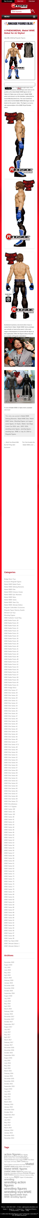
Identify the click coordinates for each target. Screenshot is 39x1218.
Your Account (8, 1)
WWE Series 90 (9, 918)
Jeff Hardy (13, 1161)
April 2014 (7, 1125)
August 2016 (8, 1058)
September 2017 (9, 1024)
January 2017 (8, 1045)
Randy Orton (27, 1171)
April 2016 (7, 1068)
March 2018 (8, 1009)
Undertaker (29, 1177)
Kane (27, 1161)
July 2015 (7, 1091)
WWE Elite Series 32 (10, 703)
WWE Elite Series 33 (10, 706)
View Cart (20, 1)
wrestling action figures (12, 429)
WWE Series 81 (9, 897)
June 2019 (7, 970)
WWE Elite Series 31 (10, 700)
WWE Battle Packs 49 (11, 659)
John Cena (21, 1161)
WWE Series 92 (9, 923)
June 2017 (7, 1032)
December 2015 (9, 1078)
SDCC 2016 (24, 426)
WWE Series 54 (9, 845)
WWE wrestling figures (15, 1197)
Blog (27, 1210)
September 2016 (9, 1055)
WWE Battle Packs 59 (11, 680)
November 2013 (9, 1138)
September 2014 (9, 1115)
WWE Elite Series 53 (10, 760)
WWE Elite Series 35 (10, 711)
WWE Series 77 (9, 886)
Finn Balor (31, 1159)
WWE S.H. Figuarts (10, 806)
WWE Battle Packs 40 (11, 646)
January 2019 (8, 983)
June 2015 (7, 1094)
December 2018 (9, 985)
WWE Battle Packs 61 (11, 685)
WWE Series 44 (9, 827)
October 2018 (8, 991)
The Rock (11, 1177)
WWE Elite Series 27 (10, 690)
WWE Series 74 (9, 879)
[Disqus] (19, 477)
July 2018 (7, 998)
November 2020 (9, 962)
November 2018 (9, 988)
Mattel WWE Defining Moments (14, 587)
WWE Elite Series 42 (10, 729)
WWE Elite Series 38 (10, 718)
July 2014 (7, 1120)
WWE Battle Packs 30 (11, 625)
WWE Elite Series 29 (10, 695)
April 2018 (7, 1006)
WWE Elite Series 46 (10, 739)
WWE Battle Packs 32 (11, 631)
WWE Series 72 (9, 874)
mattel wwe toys (12, 1171)
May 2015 (7, 1096)
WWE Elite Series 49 (10, 750)
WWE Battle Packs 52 (11, 664)
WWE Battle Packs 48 (11, 656)
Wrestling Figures (19, 421)
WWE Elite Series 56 (10, 765)
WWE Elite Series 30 (10, 698)
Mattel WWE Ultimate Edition (13, 605)
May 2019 (7, 972)
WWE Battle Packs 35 (11, 638)
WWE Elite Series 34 (10, 708)
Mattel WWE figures (15, 1168)
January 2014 (8, 1133)
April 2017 (7, 1037)
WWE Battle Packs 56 (11, 672)
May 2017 (7, 1034)
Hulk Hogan (7, 1161)
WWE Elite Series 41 (10, 726)
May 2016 (7, 1065)
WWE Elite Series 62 (10, 781)
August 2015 (8, 1089)
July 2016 (7, 1060)
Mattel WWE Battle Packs (12, 584)
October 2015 (8, 1084)
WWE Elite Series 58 (10, 770)
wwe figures (10, 1194)
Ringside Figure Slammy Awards (14, 610)
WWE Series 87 (9, 910)
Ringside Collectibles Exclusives (14, 607)
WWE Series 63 (9, 868)
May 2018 (7, 1003)
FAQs (22, 1210)
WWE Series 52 (9, 840)
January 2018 (8, 1014)
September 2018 (9, 993)
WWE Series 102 (9, 814)
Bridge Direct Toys (10, 579)
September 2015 (9, 1086)
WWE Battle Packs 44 (11, 654)
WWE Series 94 (9, 928)
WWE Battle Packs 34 (11, 636)
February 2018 (8, 1011)
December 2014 (9, 1109)
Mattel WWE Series (10, 600)
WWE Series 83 (9, 902)
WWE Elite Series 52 (10, 757)
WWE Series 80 (9, 894)
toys (16, 1177)
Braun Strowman (16, 1156)
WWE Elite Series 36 (10, 713)
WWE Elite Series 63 (10, 783)
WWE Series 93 (9, 925)
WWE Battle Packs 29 (11, 623)
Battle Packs (7, 1156)
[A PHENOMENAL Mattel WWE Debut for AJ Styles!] (19, 60)
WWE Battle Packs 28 (11, 620)
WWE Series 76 (9, 884)
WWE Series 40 (9, 817)
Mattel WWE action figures (22, 1166)
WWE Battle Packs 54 (11, 669)
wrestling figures (26, 429)
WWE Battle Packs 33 (11, 633)
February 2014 (8, 1130)
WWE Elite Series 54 (10, 762)
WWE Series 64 (9, 871)
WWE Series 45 (9, 830)
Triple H (22, 1177)
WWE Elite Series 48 (10, 747)
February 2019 (8, 980)
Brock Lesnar (8, 1158)
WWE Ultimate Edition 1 (11, 943)
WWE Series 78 (9, 889)
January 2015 (8, 1107)
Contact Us (19, 1209)
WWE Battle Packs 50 (11, 662)
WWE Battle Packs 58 (11, 677)
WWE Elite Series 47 (10, 742)
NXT (22, 1171)
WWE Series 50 (9, 835)
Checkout (32, 1)
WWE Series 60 (9, 861)
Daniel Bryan (24, 1158)
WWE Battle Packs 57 (11, 675)
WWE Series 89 (9, 915)
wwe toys (22, 1194)
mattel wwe (9, 1166)
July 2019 (7, 967)
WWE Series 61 (9, 863)
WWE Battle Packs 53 (11, 667)
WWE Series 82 (9, 899)
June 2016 (7, 1063)
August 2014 (8, 1117)
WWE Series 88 (9, 912)
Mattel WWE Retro (10, 597)
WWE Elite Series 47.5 (11, 744)
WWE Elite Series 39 (10, 721)
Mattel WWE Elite (23, 418)
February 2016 (8, 1073)
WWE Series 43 (9, 824)
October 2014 (8, 1112)
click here (7, 410)
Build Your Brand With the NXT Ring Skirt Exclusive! (11, 445)
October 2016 (8, 1053)
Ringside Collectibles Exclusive (13, 1173)
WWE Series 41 (9, 819)
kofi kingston (16, 1164)
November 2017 (9, 1019)
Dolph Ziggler (19, 1159)
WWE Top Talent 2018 (11, 941)
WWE (17, 431)
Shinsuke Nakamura (25, 1175)
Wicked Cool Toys (10, 613)
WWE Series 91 (9, 920)
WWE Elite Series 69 (10, 799)
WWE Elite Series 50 (10, 752)
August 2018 (8, 996)
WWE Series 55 (9, 848)
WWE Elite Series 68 (10, 796)
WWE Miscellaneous (10, 804)
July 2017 (7, 1029)
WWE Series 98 (9, 936)
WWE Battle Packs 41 (11, 649)
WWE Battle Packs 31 (11, 628)
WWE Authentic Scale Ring (12, 618)
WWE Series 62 (9, 866)
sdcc (18, 426)
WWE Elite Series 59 (10, 773)
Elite (25, 1159)
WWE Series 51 (9, 837)
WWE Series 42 (9, 822)
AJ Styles (18, 424)
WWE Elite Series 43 (10, 731)
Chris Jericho (15, 1158)
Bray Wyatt (24, 1156)
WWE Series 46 (9, 832)
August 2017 (8, 1027)
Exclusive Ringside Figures (12, 582)
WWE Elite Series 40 (10, 724)
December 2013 (9, 1135)
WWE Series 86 (9, 907)
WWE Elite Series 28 (10, 693)
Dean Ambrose (9, 1159)
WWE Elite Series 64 (10, 786)
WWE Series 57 (9, 853)
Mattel (24, 424)
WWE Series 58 (9, 855)
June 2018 (7, 1001)
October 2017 (8, 1022)
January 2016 (8, 1076)
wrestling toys (9, 431)
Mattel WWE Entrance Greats (13, 592)
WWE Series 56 (9, 850)
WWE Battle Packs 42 (11, 651)
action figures (9, 424)
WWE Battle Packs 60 (11, 682)
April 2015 (7, 1099)
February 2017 (8, 1042)
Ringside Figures (20, 38)
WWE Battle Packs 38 (11, 644)
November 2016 (9, 1050)
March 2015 (8, 1102)
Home (5, 1209)
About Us (11, 1209)
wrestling (9, 1179)
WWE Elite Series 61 (10, 778)
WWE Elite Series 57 (10, 768)
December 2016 (9, 1047)
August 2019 (8, 965)
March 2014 (8, 1128)
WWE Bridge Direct (10, 687)
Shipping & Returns (31, 1209)
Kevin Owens (8, 1164)
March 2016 (8, 1071)
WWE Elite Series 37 (10, 716)
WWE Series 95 (9, 930)
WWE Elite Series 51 (10, 755)
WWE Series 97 (9, 933)
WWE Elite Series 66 (10, 791)
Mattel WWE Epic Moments (13, 594)
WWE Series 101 (9, 812)
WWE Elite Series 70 (10, 801)
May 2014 (7, 1122)
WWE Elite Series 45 (10, 737)
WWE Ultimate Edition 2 (11, 946)
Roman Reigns (29, 1173)
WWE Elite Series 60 (10, 775)
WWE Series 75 (9, 881)
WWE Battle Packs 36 (11, 641)
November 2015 (9, 1081)
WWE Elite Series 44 (10, 734)
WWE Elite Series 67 (10, 793)
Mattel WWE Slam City (11, 602)
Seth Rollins (9, 1175)
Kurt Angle (22, 1164)
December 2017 (9, 1016)
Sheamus (17, 1175)
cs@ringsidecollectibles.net (30, 1207)
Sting (32, 1175)
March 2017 (8, 1040)
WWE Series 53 (9, 843)
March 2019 (8, 978)
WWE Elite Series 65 (10, 788)
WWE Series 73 (9, 876)
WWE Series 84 (9, 905)
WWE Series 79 (9, 892)
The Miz (6, 1177)
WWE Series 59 (9, 858)
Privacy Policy (15, 1210)
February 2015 (8, 1104)
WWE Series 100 (9, 809)
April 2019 (7, 975)
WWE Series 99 (9, 938)
